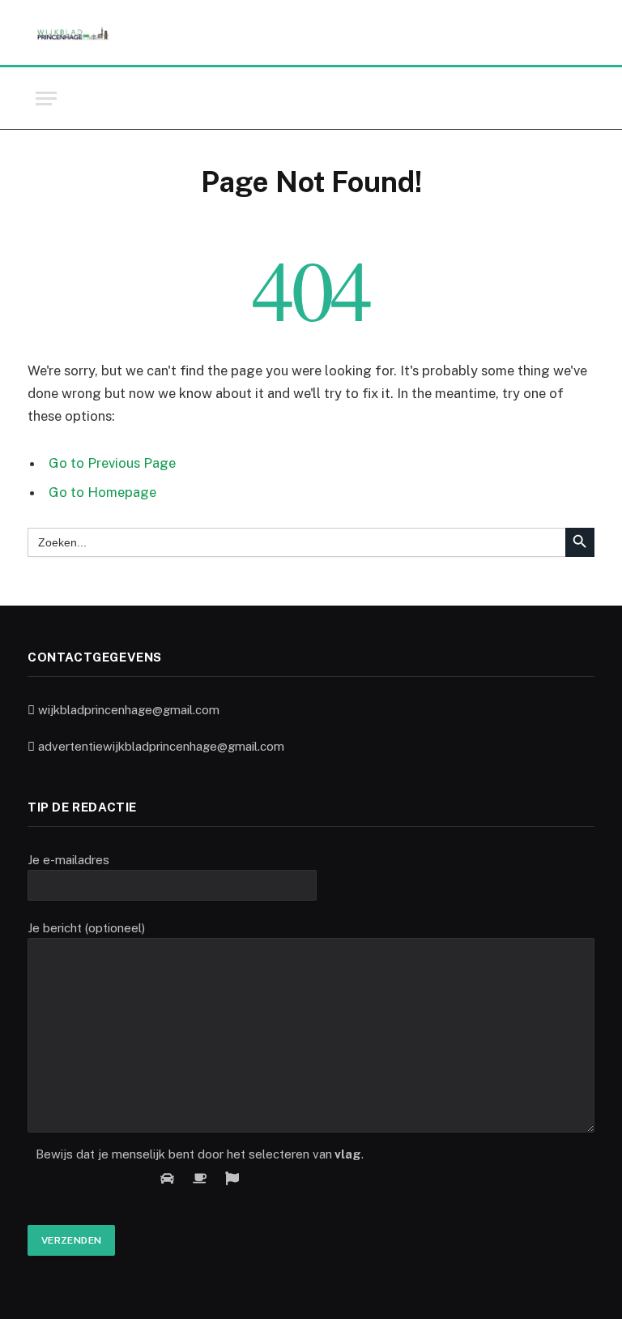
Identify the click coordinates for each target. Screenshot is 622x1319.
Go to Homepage (102, 492)
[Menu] (46, 98)
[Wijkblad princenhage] (72, 33)
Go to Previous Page (112, 463)
